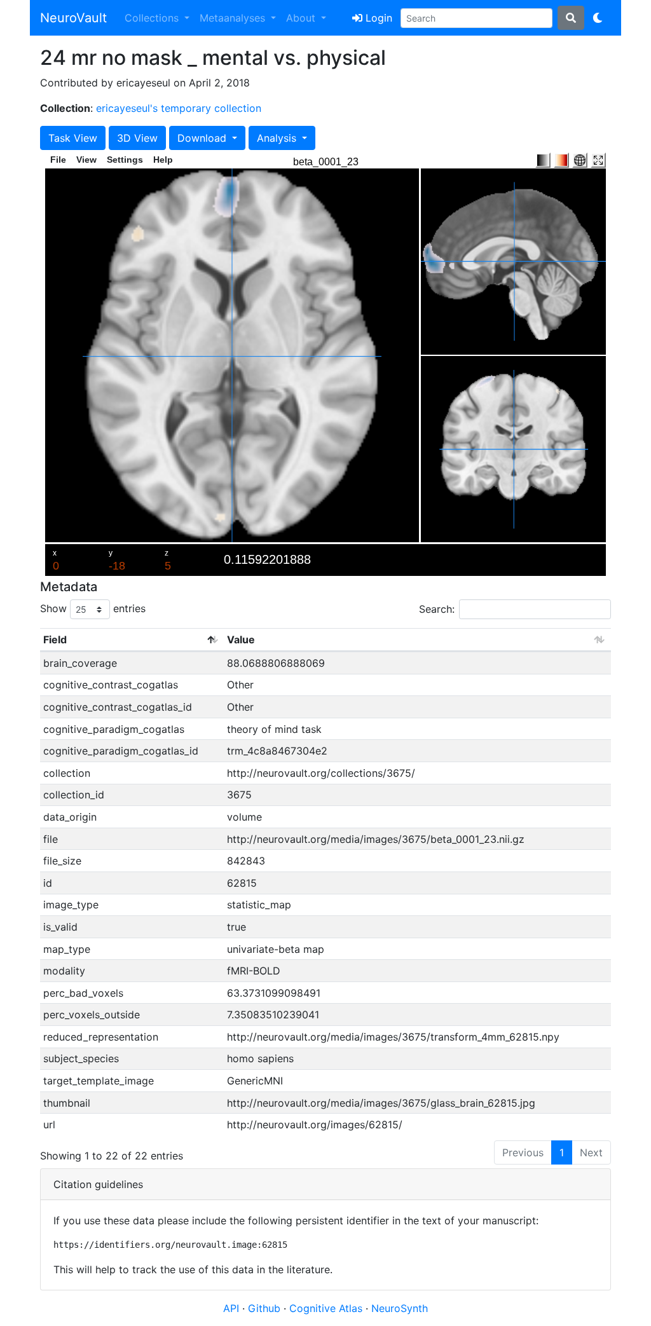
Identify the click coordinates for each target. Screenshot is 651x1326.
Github (266, 1308)
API (231, 1308)
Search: (437, 609)
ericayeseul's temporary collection (178, 108)
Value (241, 639)
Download (203, 138)
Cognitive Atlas (327, 1308)
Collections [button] (153, 17)
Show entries (93, 608)
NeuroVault (73, 17)
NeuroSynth (399, 1308)
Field (55, 639)
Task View (72, 138)
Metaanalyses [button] (234, 17)
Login (377, 17)
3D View (137, 138)
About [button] (302, 17)
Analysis (278, 138)
